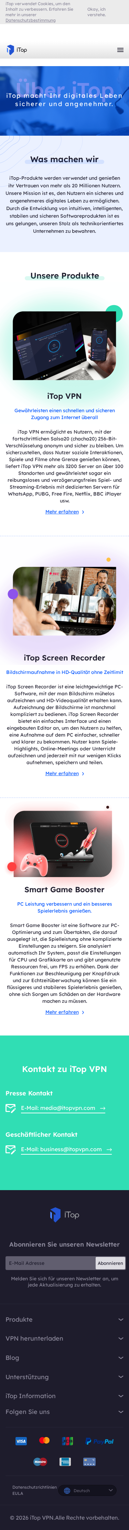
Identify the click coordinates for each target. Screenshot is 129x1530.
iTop (64, 1214)
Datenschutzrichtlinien (34, 1487)
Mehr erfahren (62, 512)
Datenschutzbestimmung (31, 20)
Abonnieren (110, 1263)
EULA (17, 1493)
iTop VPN (17, 50)
